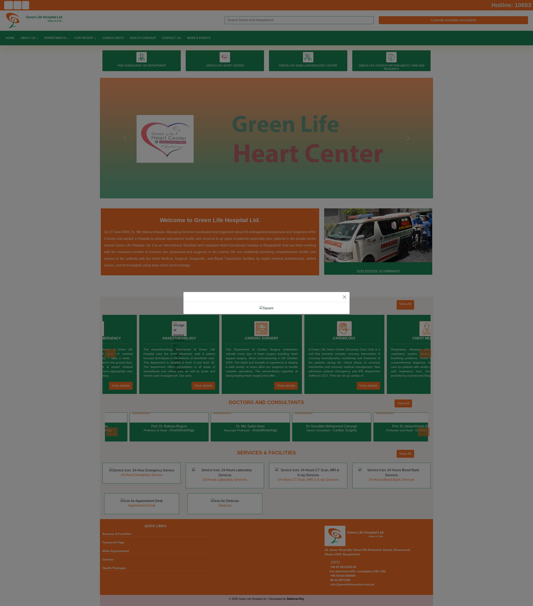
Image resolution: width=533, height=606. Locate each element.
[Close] (344, 297)
